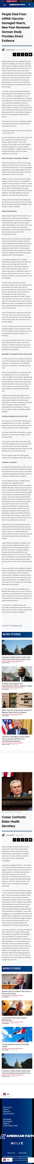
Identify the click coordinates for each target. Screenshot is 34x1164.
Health (7, 1112)
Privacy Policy (23, 1153)
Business (8, 1121)
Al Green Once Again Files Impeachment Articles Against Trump (17, 685)
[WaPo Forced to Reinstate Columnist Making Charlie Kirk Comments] (17, 700)
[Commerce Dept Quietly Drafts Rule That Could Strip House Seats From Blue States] (17, 647)
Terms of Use (11, 1153)
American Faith (11, 49)
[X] (18, 54)
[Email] (22, 54)
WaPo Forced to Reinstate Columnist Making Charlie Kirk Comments (17, 711)
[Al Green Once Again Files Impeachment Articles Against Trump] (17, 674)
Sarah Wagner (5, 689)
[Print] (26, 54)
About (6, 1124)
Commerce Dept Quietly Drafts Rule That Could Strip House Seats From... (17, 658)
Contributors (10, 1126)
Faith (6, 1109)
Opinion (7, 1119)
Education (8, 1114)
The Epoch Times (16, 625)
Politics (7, 1107)
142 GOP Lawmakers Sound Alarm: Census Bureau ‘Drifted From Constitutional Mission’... (16, 739)
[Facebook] (14, 54)
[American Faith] (3, 49)
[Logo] (17, 5)
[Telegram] (30, 54)
